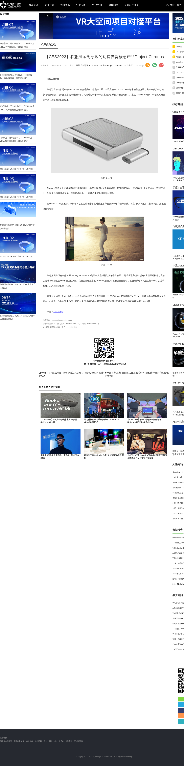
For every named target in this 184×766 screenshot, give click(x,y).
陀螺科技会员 (132, 5)
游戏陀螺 (38, 741)
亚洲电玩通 (78, 741)
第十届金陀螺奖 (6, 741)
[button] (100, 36)
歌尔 (45, 741)
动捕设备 (102, 65)
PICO (61, 741)
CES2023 (93, 65)
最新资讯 (33, 5)
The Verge (58, 311)
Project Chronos (114, 65)
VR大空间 (97, 5)
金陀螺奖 (113, 5)
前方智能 (29, 741)
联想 (78, 65)
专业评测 (49, 5)
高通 (50, 741)
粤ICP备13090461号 (123, 756)
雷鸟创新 (68, 741)
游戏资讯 (65, 5)
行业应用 (81, 5)
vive (55, 741)
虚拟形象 (85, 65)
